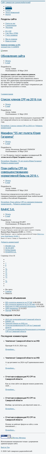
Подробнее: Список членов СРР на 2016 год (18, 126)
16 (6, 282)
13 (6, 276)
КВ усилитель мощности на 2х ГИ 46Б (20, 304)
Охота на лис (10, 23)
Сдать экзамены (11, 35)
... (6, 267)
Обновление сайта (13, 56)
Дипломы (9, 27)
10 (6, 270)
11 (6, 272)
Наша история (10, 41)
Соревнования (10, 25)
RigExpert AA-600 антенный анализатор (20, 306)
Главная (8, 6)
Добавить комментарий (10, 163)
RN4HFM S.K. (10, 252)
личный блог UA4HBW (10, 46)
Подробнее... (10, 349)
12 (6, 274)
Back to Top (5, 447)
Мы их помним (11, 39)
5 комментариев (7, 94)
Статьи (8, 10)
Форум (8, 14)
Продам (8, 310)
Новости (8, 8)
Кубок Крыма (10, 250)
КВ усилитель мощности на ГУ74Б (18, 302)
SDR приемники (11, 308)
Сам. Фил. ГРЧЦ (11, 33)
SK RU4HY (9, 248)
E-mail (7, 63)
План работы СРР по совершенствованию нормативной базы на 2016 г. (20, 171)
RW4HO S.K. (10, 246)
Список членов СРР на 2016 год (21, 99)
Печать (8, 61)
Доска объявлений (12, 12)
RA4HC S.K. (8, 209)
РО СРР (8, 31)
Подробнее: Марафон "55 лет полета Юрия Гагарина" (21, 161)
